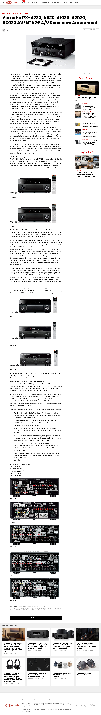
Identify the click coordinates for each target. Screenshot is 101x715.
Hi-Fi (27, 2)
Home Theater (45, 2)
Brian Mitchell (11, 30)
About (23, 699)
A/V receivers (23, 127)
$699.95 (19, 467)
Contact (27, 699)
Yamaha (18, 74)
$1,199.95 (20, 471)
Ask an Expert (74, 2)
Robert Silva (31, 650)
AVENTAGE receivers (38, 144)
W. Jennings (80, 677)
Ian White (6, 653)
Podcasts (65, 2)
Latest (25, 606)
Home (20, 606)
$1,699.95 (20, 473)
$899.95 (19, 469)
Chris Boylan (80, 650)
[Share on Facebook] (84, 29)
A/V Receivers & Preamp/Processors (20, 608)
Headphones (55, 2)
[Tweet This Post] (87, 29)
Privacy (50, 699)
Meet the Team (33, 699)
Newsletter (45, 699)
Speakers (35, 2)
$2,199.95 (20, 475)
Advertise (40, 699)
